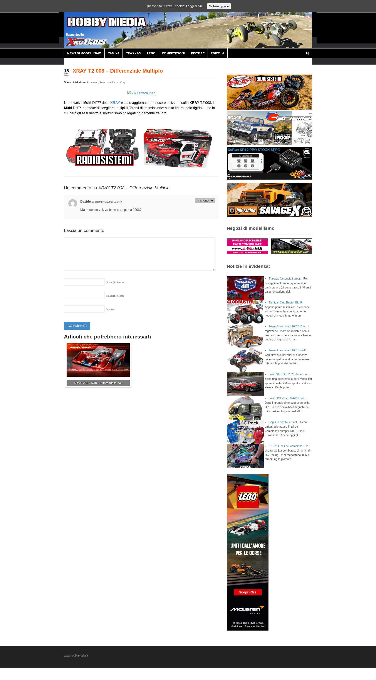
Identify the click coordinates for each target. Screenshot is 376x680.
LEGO (151, 53)
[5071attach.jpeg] (141, 93)
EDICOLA (217, 53)
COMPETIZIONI (173, 53)
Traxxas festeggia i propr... (285, 278)
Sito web (110, 309)
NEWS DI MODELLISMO (84, 53)
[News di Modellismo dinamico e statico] (115, 26)
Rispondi (203, 200)
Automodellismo (109, 82)
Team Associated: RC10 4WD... (289, 350)
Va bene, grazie (219, 6)
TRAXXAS (133, 53)
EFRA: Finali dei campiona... (287, 446)
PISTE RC (198, 53)
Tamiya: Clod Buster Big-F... (286, 302)
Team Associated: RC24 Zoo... (288, 326)
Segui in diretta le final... (284, 422)
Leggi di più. (194, 6)
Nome (115, 282)
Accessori (92, 82)
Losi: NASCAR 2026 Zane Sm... (289, 374)
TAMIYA (113, 53)
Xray (122, 82)
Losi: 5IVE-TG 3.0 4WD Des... (288, 398)
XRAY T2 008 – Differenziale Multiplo (118, 71)
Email (115, 296)
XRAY (115, 103)
